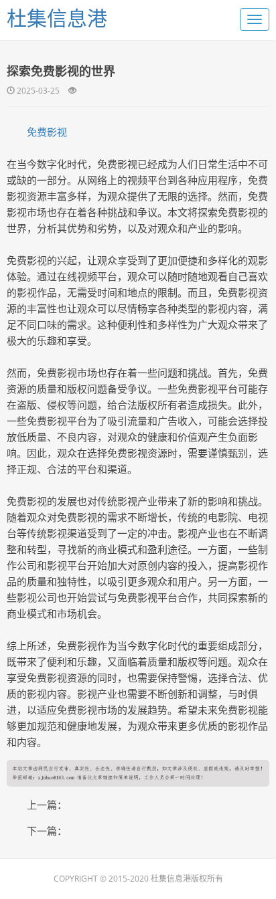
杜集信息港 (57, 17)
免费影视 (47, 131)
